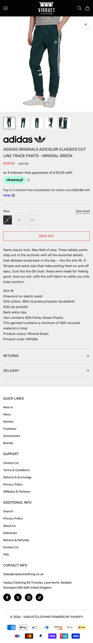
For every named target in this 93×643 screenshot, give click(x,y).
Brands (8, 443)
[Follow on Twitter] (18, 597)
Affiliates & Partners (16, 491)
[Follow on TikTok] (39, 597)
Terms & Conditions (16, 470)
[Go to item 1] (9, 123)
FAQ (6, 554)
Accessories (11, 436)
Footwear (9, 429)
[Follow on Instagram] (28, 597)
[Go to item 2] (23, 123)
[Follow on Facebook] (7, 597)
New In (8, 407)
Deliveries (10, 533)
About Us (9, 526)
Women (8, 421)
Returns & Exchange (17, 477)
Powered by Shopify (67, 617)
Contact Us (11, 463)
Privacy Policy (13, 484)
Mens (7, 414)
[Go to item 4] (51, 123)
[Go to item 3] (37, 123)
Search (8, 511)
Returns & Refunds (16, 540)
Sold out (46, 236)
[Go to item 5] (65, 123)
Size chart (83, 211)
